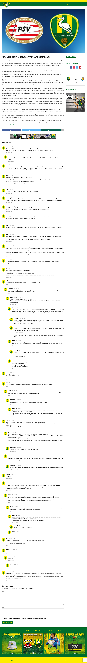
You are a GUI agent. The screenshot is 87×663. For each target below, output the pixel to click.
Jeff (7, 280)
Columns (23, 4)
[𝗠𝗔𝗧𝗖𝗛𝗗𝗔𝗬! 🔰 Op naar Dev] (54, 643)
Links (52, 4)
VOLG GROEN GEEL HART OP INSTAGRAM (43, 631)
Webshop (40, 4)
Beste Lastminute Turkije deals (9, 124)
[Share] (11, 130)
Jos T (7, 420)
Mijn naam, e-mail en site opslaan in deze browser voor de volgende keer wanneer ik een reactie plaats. (24, 618)
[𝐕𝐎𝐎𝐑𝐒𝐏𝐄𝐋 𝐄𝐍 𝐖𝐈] (75, 643)
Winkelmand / (77, 4)
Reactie (4, 591)
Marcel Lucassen (13, 297)
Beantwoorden (9, 152)
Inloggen (68, 4)
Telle (9, 432)
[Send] (51, 130)
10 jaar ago (12, 175)
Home (13, 4)
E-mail (3, 613)
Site (34, 612)
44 (63, 60)
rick (7, 215)
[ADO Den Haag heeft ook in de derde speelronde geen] (33, 643)
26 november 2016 (5, 60)
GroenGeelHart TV (31, 4)
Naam (3, 607)
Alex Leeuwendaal (10, 538)
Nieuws (17, 4)
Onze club (46, 4)
